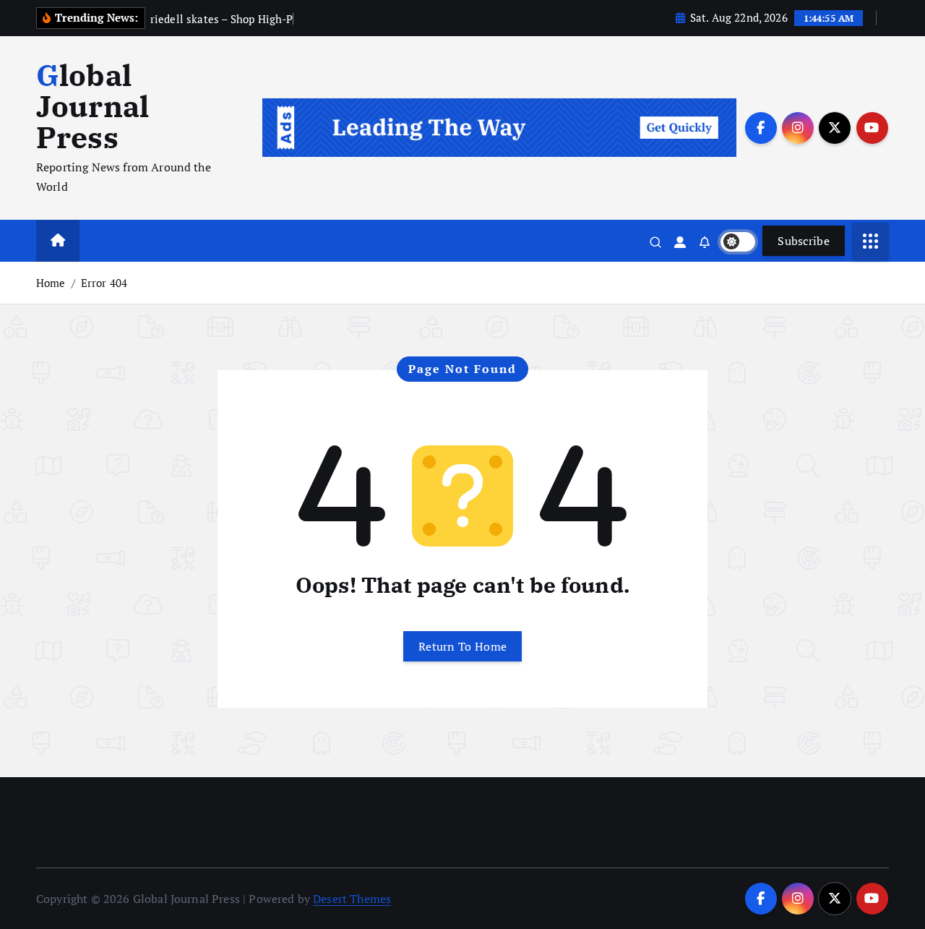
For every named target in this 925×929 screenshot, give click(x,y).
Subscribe (804, 241)
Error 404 (104, 282)
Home (51, 282)
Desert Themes (352, 899)
